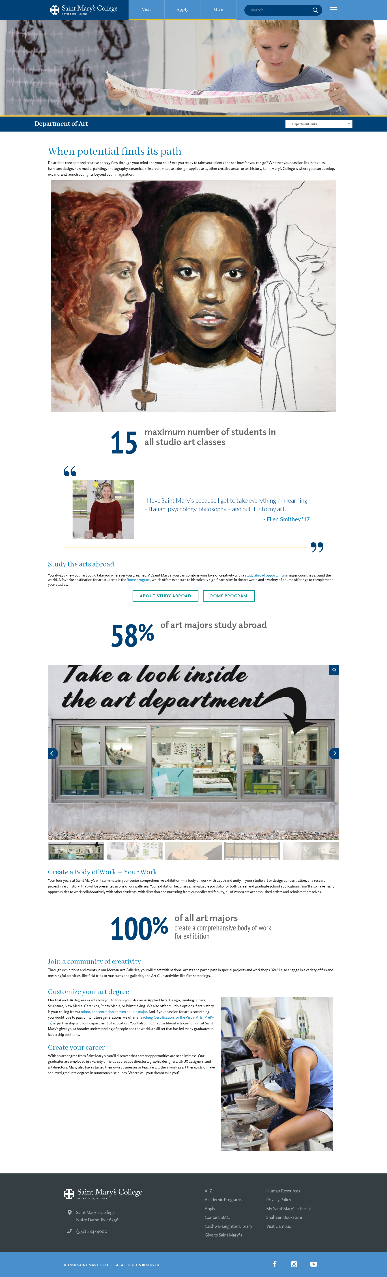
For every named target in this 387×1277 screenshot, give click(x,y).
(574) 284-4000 (91, 1231)
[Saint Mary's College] (83, 10)
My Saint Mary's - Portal (288, 1208)
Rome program (138, 579)
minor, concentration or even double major (114, 1011)
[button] (334, 753)
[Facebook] (275, 1264)
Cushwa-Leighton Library (228, 1226)
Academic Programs (223, 1199)
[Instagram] (294, 1264)
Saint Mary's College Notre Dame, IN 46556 (97, 1215)
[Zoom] (334, 670)
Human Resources (283, 1191)
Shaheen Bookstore (284, 1217)
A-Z (208, 1191)
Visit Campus (278, 1226)
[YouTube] (313, 1264)
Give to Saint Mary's (223, 1235)
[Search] (283, 10)
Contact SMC (217, 1217)
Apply (210, 1208)
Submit (315, 10)
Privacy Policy (278, 1199)
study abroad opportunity (265, 575)
